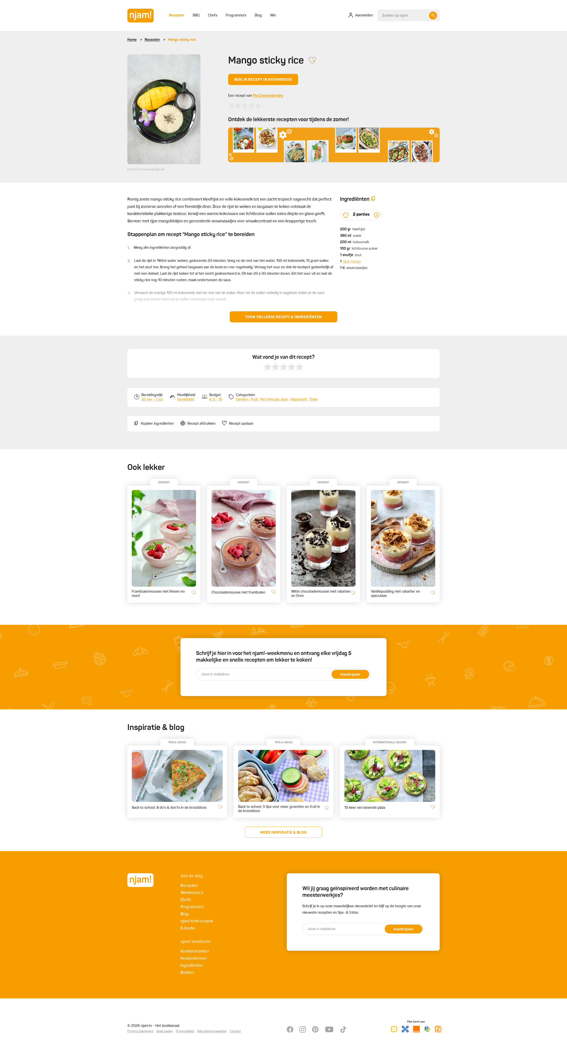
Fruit (254, 399)
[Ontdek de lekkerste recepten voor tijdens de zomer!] (334, 145)
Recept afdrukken (201, 424)
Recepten (152, 40)
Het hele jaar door (274, 399)
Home (132, 40)
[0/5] (244, 106)
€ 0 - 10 (215, 399)
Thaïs (313, 399)
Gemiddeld (185, 399)
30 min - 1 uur (152, 399)
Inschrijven (350, 674)
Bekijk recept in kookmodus (263, 80)
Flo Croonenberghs (268, 96)
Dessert (242, 399)
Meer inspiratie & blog (283, 832)
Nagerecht (298, 399)
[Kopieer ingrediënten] (373, 199)
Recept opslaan (241, 424)
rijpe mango (352, 261)
